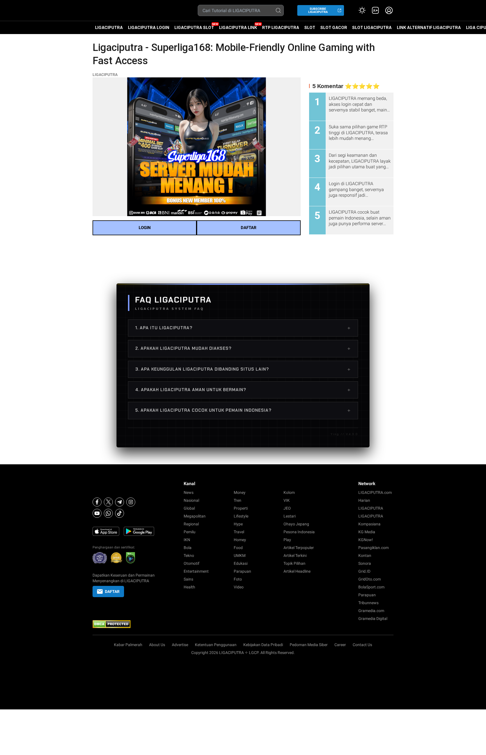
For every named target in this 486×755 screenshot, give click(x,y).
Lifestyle (241, 516)
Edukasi (241, 563)
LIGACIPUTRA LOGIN (148, 27)
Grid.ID (364, 571)
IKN (187, 539)
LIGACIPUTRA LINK (238, 27)
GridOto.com (369, 579)
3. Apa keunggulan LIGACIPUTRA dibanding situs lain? (243, 369)
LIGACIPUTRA (109, 27)
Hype (238, 524)
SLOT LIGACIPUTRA (372, 27)
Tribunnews (368, 603)
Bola (188, 547)
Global (189, 508)
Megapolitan (195, 516)
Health (189, 587)
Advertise (180, 644)
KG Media (366, 532)
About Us (157, 644)
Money (240, 492)
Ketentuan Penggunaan (216, 644)
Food (238, 547)
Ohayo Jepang (296, 524)
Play (287, 539)
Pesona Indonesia (299, 532)
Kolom (289, 492)
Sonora (364, 563)
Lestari (290, 516)
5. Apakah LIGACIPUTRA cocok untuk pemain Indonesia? (243, 410)
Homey (240, 539)
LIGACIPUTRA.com (375, 492)
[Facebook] (97, 502)
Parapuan (242, 571)
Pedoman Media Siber (309, 644)
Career (340, 644)
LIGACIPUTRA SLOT (194, 27)
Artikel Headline (297, 571)
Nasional (191, 500)
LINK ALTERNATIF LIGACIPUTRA (429, 27)
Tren (237, 500)
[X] (108, 502)
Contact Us (362, 644)
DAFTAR (248, 227)
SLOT (309, 27)
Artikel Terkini (295, 555)
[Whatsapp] (108, 513)
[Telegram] (119, 502)
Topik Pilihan (294, 563)
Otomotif (191, 563)
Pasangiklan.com (373, 547)
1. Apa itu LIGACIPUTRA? (243, 327)
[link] (375, 10)
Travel (239, 532)
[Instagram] (130, 502)
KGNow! (365, 539)
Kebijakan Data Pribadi (263, 644)
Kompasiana (369, 524)
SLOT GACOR (333, 27)
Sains (188, 579)
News (189, 492)
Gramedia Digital (372, 618)
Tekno (189, 555)
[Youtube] (97, 513)
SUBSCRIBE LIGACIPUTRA (318, 10)
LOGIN (145, 227)
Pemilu (189, 532)
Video (239, 587)
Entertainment (196, 571)
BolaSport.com (371, 587)
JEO (287, 508)
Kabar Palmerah (128, 644)
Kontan (364, 555)
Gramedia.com (371, 610)
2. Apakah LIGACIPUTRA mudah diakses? (243, 348)
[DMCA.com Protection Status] (124, 624)
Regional (191, 524)
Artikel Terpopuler (299, 547)
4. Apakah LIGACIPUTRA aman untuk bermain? (243, 389)
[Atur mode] (361, 10)
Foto (238, 579)
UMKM (240, 555)
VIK (287, 500)
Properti (241, 508)
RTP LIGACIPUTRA (280, 27)
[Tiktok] (119, 513)
